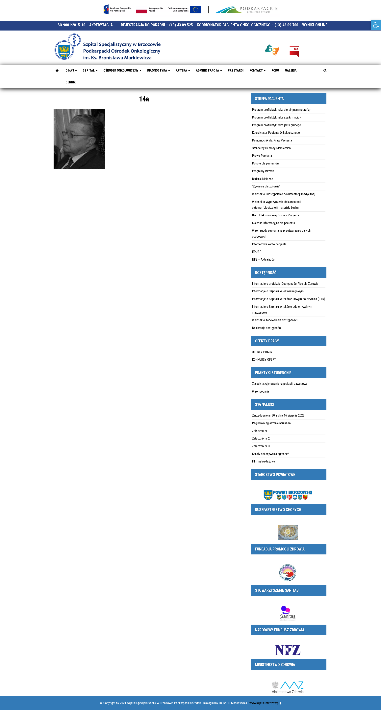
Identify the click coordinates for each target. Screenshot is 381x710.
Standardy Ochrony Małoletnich (271, 148)
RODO (275, 70)
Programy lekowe (263, 171)
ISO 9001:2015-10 (71, 25)
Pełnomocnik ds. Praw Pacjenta (272, 140)
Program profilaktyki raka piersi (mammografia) (281, 110)
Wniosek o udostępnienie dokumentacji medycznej (283, 194)
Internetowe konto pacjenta (269, 244)
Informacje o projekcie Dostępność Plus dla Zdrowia (285, 284)
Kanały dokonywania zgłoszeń (270, 454)
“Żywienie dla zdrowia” (266, 186)
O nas (70, 70)
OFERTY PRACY (262, 352)
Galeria (291, 70)
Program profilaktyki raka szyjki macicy (276, 117)
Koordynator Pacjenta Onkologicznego (276, 133)
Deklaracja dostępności (266, 328)
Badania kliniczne (262, 179)
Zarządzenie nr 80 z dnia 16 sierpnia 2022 (278, 415)
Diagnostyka (157, 70)
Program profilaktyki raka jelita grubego (276, 125)
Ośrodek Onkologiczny (121, 70)
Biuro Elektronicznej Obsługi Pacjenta (275, 215)
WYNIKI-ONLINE (314, 25)
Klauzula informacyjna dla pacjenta (273, 223)
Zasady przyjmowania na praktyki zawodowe (280, 384)
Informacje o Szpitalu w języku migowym (278, 291)
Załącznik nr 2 (261, 438)
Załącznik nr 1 (261, 431)
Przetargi (235, 70)
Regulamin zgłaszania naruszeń (271, 423)
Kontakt (256, 70)
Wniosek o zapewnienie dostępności (274, 320)
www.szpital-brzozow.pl (264, 703)
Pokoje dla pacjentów (265, 163)
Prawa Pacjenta (262, 156)
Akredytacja (101, 25)
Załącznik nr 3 (261, 446)
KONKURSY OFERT (264, 359)
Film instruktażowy (263, 461)
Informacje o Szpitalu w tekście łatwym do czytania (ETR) (288, 299)
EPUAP (257, 252)
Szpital (89, 70)
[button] (376, 25)
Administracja (208, 70)
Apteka (182, 70)
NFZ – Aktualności (263, 259)
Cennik (70, 82)
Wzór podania (260, 391)
